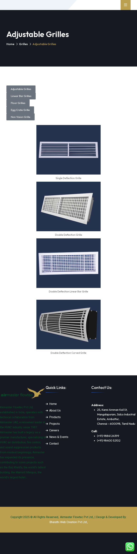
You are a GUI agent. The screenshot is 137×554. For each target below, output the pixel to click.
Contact (54, 443)
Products (55, 417)
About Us (55, 410)
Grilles (23, 44)
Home (10, 44)
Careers (54, 430)
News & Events (58, 437)
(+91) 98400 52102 (108, 440)
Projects (54, 423)
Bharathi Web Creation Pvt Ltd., (68, 522)
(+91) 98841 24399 (108, 436)
